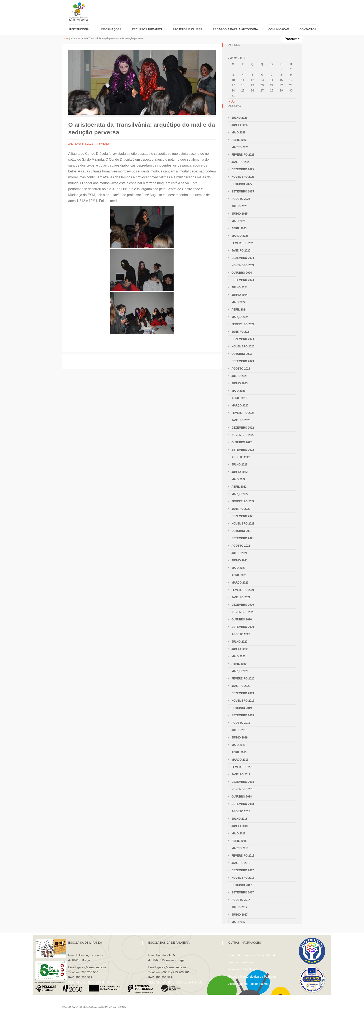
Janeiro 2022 (241, 508)
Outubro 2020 (242, 619)
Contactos (308, 29)
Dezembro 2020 (243, 604)
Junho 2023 (240, 383)
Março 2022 (240, 494)
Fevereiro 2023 (243, 412)
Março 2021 (240, 582)
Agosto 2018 (241, 811)
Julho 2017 (239, 907)
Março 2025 (240, 235)
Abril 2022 (239, 486)
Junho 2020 (240, 649)
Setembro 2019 (243, 715)
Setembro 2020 (243, 626)
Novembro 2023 (243, 346)
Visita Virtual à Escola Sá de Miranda (92, 982)
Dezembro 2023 (243, 339)
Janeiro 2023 (241, 420)
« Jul (232, 101)
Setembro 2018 (243, 804)
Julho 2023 (239, 376)
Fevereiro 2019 (243, 767)
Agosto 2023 (241, 368)
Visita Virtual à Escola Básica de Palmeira (175, 982)
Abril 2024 (239, 309)
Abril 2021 (239, 575)
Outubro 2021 (242, 531)
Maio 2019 (238, 745)
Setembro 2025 (243, 191)
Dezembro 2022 (243, 427)
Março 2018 (240, 848)
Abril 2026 (239, 139)
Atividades (104, 143)
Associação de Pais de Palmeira (249, 983)
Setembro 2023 (243, 361)
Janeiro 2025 (241, 250)
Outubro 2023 (242, 353)
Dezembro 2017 (243, 870)
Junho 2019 (240, 737)
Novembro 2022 (243, 435)
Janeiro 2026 (241, 162)
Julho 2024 (239, 287)
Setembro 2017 (243, 892)
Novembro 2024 (243, 265)
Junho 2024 (240, 294)
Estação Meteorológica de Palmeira (252, 976)
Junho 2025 (240, 213)
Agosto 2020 (241, 634)
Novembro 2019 (243, 700)
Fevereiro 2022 (243, 501)
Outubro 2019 (242, 708)
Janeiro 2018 (241, 863)
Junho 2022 (240, 472)
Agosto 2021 (241, 545)
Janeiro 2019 (241, 774)
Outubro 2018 (242, 796)
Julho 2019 (239, 730)
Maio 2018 (238, 833)
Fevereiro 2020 (243, 678)
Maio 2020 (238, 656)
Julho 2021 (239, 553)
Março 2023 (240, 405)
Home (65, 38)
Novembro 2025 (243, 176)
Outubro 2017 (242, 885)
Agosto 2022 (241, 457)
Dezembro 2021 (243, 516)
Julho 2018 (239, 818)
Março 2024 (240, 317)
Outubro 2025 (242, 184)
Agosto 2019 (241, 722)
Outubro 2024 (242, 272)
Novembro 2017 (243, 877)
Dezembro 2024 (243, 258)
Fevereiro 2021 (243, 590)
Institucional (79, 29)
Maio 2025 (238, 221)
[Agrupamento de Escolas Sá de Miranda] (79, 11)
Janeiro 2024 (241, 331)
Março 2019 (240, 759)
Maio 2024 (238, 302)
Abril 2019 (239, 752)
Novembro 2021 (243, 523)
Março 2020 (240, 671)
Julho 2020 (239, 641)
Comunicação (278, 29)
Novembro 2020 (243, 612)
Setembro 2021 (243, 538)
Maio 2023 (238, 390)
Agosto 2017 (241, 899)
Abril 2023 (239, 398)
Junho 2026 (240, 125)
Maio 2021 (238, 567)
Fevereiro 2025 (243, 243)
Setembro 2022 (243, 449)
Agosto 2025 (241, 198)
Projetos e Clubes (187, 29)
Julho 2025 (239, 206)
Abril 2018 (239, 840)
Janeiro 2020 (241, 685)
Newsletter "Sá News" (242, 969)
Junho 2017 (240, 914)
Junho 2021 (240, 560)
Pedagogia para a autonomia (235, 29)
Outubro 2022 (242, 442)
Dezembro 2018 (243, 781)
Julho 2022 (239, 464)
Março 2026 (240, 147)
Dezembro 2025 (243, 169)
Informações (111, 29)
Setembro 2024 (243, 280)
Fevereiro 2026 (243, 154)
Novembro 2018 (243, 789)
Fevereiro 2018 (243, 855)
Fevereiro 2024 (243, 324)
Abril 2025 (239, 228)
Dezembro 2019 (243, 693)
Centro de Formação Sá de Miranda (252, 955)
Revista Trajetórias (240, 962)
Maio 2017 (238, 922)
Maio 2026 (238, 132)
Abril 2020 (239, 663)
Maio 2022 (238, 479)
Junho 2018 (240, 826)
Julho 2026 (239, 117)
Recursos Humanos (147, 29)
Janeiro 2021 (241, 597)
